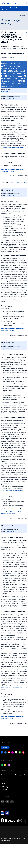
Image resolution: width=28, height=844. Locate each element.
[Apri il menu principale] (26, 3)
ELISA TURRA (5, 91)
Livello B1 (12, 182)
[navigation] (14, 8)
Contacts (5, 747)
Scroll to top (22, 733)
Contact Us (22, 15)
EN (19, 3)
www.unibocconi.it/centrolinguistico (13, 147)
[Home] (6, 3)
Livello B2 (19, 182)
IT (22, 3)
